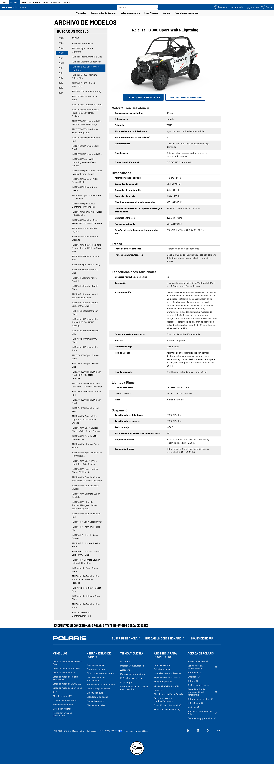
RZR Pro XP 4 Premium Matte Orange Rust (86, 438)
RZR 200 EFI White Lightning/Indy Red (81, 614)
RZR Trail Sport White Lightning (82, 50)
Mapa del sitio (78, 731)
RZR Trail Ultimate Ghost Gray (86, 61)
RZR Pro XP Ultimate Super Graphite (85, 238)
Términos (129, 731)
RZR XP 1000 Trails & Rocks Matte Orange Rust (85, 131)
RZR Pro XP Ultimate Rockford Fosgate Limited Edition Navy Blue (86, 248)
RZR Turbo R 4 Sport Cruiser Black (85, 570)
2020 (61, 62)
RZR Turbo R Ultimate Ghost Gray (85, 332)
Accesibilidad (142, 731)
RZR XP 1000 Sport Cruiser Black (85, 98)
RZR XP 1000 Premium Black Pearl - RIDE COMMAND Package (85, 112)
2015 (61, 87)
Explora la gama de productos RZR (143, 97)
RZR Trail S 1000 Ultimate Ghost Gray (84, 85)
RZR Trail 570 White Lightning (86, 91)
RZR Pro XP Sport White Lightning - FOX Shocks (83, 205)
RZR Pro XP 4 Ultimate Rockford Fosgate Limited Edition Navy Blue (84, 505)
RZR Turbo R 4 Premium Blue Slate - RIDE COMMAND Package (86, 579)
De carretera (34, 2)
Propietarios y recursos (186, 12)
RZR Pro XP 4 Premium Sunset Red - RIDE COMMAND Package (87, 479)
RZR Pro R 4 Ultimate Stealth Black (86, 545)
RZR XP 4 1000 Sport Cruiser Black (85, 357)
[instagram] (198, 730)
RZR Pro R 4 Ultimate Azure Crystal (85, 537)
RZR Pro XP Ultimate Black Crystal (84, 230)
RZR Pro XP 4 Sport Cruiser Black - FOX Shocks (85, 470)
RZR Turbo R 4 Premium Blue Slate (86, 606)
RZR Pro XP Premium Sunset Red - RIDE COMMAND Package (87, 222)
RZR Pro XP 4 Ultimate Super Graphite (86, 495)
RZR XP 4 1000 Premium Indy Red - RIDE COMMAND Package (87, 385)
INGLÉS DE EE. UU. (202, 638)
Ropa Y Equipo (151, 12)
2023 (61, 47)
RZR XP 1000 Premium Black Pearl (85, 147)
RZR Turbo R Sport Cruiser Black (85, 312)
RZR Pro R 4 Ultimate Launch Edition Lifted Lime (86, 561)
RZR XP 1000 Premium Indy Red (87, 154)
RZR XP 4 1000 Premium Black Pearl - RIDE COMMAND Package (86, 375)
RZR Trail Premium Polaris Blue (87, 56)
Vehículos (81, 12)
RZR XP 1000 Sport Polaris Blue (87, 104)
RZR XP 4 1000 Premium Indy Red (86, 410)
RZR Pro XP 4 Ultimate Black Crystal (85, 487)
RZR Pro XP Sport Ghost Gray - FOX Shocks (86, 197)
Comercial (55, 2)
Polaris (4, 2)
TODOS (75, 38)
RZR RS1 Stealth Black (82, 43)
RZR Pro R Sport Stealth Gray (86, 264)
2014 (61, 92)
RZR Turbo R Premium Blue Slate (85, 349)
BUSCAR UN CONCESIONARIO (163, 638)
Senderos (14, 2)
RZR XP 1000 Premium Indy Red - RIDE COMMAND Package (87, 123)
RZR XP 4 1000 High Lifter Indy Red (86, 393)
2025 (61, 38)
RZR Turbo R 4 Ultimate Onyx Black (86, 598)
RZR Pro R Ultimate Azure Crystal (84, 279)
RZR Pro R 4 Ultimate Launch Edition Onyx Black (86, 553)
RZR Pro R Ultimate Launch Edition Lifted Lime (85, 296)
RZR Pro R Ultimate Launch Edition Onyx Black (85, 304)
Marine (45, 2)
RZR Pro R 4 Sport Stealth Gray (87, 521)
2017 (61, 77)
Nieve (23, 2)
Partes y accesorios (130, 12)
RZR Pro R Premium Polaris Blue (85, 271)
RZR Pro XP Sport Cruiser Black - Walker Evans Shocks (87, 172)
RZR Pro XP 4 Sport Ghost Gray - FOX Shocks (87, 454)
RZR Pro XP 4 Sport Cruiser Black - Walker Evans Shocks (86, 429)
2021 (61, 57)
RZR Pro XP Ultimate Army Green (84, 189)
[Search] (155, 7)
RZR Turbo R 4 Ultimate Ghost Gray (86, 589)
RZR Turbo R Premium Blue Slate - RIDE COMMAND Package (85, 322)
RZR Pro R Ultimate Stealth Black (85, 287)
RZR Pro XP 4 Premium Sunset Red (86, 515)
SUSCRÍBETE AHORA (125, 638)
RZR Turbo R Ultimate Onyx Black (85, 340)
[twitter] (208, 730)
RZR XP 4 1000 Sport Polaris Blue (85, 365)
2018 (61, 72)
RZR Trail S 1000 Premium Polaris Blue (84, 76)
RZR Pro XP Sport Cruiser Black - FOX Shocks (87, 213)
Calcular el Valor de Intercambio (185, 97)
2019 (61, 67)
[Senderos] (15, 7)
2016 (61, 82)
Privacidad (91, 731)
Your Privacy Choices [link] (108, 731)
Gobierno (67, 2)
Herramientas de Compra (102, 12)
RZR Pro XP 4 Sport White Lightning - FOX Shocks (84, 462)
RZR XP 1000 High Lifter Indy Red (86, 139)
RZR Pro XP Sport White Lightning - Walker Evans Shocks (84, 162)
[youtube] (218, 730)
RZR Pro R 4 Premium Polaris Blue (86, 528)
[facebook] (188, 730)
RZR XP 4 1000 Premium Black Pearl (86, 401)
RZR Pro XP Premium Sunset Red (86, 258)
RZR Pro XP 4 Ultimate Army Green (85, 446)
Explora (166, 12)
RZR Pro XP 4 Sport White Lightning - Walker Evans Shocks (84, 419)
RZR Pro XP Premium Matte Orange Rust (85, 180)
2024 (61, 43)
